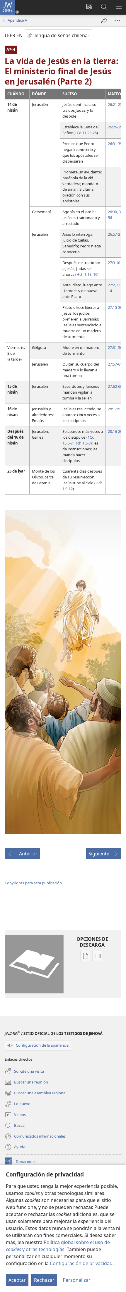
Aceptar (17, 1280)
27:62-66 (115, 386)
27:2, (112, 284)
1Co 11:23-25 (86, 132)
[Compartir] (104, 20)
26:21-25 (115, 104)
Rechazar (44, 1280)
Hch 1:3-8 (82, 443)
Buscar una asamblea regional (35, 1093)
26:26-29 (115, 127)
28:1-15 (114, 408)
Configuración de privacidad (81, 1263)
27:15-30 (115, 307)
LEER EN (14, 35)
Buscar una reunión (26, 1082)
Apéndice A (17, 20)
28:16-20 (115, 431)
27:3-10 (114, 262)
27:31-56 (115, 347)
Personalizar (77, 1280)
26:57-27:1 (116, 234)
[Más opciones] (117, 20)
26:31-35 (115, 143)
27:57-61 (115, 364)
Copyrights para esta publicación (33, 883)
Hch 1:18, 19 (86, 274)
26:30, (113, 211)
